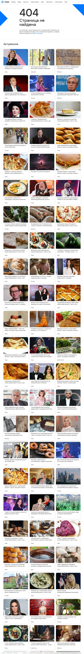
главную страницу (37, 33)
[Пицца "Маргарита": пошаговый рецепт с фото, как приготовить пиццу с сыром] (15, 480)
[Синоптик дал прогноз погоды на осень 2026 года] (15, 140)
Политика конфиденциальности (51, 652)
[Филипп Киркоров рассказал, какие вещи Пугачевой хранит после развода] (68, 401)
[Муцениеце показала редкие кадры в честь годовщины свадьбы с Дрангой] (15, 611)
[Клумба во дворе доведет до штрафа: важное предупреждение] (68, 611)
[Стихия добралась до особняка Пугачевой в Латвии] (42, 87)
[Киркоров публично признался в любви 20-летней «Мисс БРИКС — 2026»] (68, 192)
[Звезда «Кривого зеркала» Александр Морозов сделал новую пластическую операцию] (42, 192)
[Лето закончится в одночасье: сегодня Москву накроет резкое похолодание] (68, 480)
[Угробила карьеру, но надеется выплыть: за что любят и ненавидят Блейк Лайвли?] (42, 323)
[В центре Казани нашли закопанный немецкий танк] (15, 428)
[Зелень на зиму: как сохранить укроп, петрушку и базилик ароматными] (68, 349)
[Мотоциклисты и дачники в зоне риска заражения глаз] (15, 585)
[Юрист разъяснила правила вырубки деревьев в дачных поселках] (68, 637)
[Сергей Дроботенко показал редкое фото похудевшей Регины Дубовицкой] (42, 401)
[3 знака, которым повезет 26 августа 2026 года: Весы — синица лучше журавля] (42, 637)
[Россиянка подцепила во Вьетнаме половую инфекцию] (42, 61)
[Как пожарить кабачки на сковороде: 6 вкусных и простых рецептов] (15, 192)
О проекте (24, 652)
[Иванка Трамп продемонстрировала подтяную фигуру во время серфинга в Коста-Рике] (68, 585)
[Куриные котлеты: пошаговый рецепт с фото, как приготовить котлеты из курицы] (68, 323)
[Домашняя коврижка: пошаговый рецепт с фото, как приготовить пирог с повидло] (15, 349)
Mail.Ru (3, 652)
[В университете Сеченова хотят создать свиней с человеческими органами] (42, 218)
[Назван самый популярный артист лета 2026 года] (15, 454)
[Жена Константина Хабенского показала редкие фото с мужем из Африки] (15, 297)
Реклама (15, 652)
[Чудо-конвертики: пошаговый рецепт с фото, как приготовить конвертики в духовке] (68, 140)
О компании (9, 652)
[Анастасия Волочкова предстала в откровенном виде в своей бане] (42, 480)
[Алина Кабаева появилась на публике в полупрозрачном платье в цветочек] (15, 61)
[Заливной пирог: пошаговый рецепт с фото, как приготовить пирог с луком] (68, 166)
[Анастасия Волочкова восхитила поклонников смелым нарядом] (68, 428)
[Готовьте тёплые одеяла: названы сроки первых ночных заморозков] (15, 218)
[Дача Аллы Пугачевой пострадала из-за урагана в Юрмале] (68, 454)
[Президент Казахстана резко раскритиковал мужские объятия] (68, 87)
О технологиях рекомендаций (35, 652)
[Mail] (2, 2)
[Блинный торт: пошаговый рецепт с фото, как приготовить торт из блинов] (42, 428)
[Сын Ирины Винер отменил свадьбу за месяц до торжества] (15, 113)
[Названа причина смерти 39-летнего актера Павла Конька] (42, 140)
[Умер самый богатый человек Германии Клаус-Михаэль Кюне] (15, 401)
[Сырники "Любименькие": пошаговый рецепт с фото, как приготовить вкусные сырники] (42, 113)
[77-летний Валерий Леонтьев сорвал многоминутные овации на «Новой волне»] (42, 349)
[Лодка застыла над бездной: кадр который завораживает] (68, 506)
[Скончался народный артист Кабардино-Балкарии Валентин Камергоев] (42, 506)
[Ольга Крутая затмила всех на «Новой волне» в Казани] (42, 375)
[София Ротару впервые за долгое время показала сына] (15, 506)
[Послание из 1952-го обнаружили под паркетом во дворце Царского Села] (68, 61)
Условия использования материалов (69, 652)
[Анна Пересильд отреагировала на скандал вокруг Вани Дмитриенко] (42, 611)
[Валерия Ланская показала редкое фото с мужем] (68, 271)
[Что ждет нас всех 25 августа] (42, 166)
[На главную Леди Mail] (6, 2)
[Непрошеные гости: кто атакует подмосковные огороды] (42, 271)
